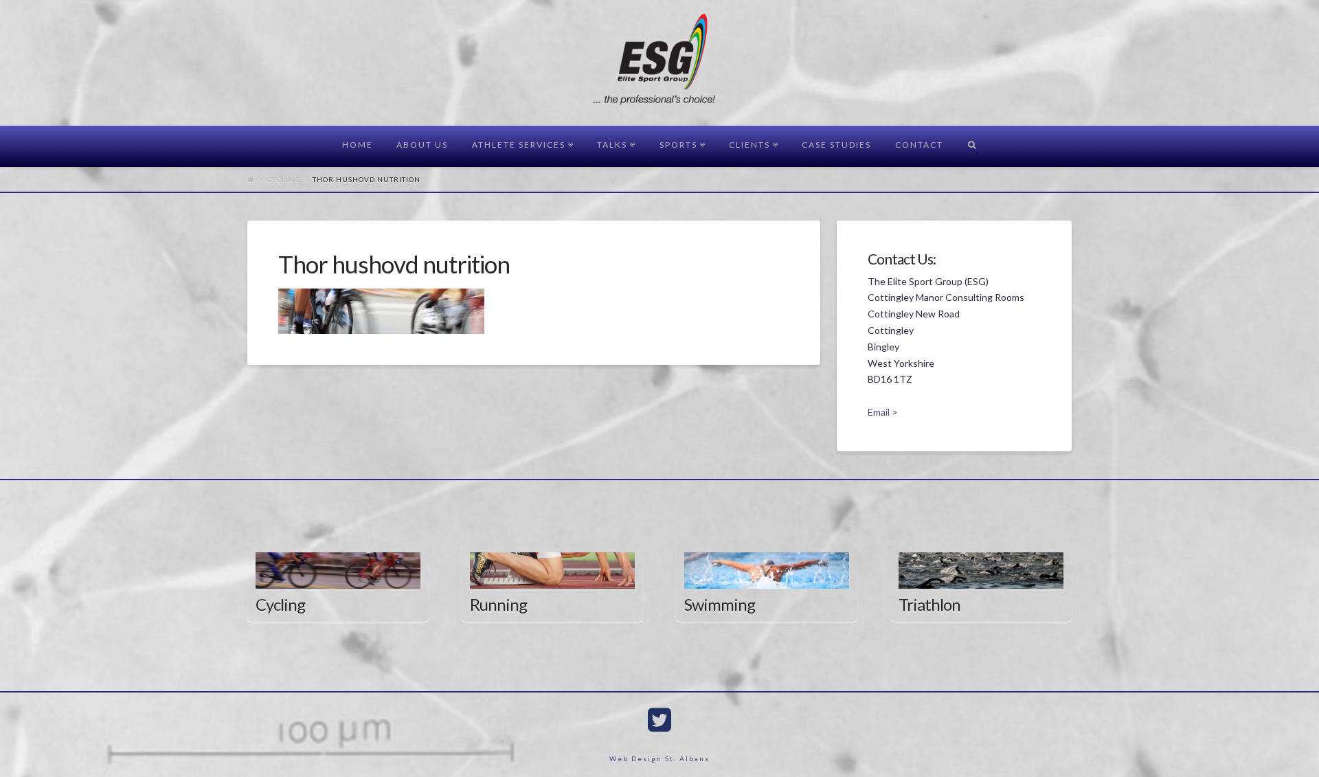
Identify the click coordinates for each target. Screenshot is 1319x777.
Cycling (283, 179)
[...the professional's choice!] (660, 63)
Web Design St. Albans (659, 758)
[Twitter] (659, 720)
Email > (883, 412)
